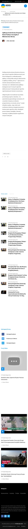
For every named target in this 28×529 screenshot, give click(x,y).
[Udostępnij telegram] (7, 157)
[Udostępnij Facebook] (2, 157)
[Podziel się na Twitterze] (5, 157)
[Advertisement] (14, 57)
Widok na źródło (6, 153)
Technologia (12, 11)
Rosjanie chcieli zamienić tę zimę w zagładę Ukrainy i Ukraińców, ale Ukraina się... (17, 277)
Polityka (17, 493)
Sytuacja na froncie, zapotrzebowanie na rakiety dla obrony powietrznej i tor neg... (17, 293)
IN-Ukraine (3, 11)
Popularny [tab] (11, 193)
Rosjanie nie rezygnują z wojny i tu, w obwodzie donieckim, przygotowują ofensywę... (17, 234)
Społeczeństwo (4, 493)
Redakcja (23, 526)
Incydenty (12, 493)
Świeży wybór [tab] (4, 193)
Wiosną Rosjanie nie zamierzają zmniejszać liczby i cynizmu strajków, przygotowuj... (17, 251)
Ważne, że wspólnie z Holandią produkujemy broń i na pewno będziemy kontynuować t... (16, 201)
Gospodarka (23, 493)
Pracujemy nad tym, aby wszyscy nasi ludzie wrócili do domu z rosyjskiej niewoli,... (17, 268)
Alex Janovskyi (10, 40)
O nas (18, 526)
